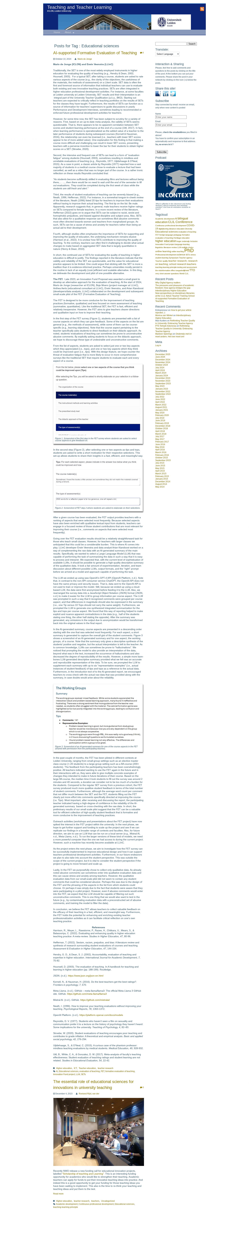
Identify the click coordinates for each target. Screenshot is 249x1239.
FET (102, 1071)
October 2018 (161, 428)
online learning (163, 251)
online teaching (178, 251)
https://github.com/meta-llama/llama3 (87, 994)
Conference (184, 222)
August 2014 (161, 484)
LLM (78, 1074)
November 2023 (162, 381)
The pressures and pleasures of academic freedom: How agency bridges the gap (174, 286)
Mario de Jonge (85, 59)
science (181, 254)
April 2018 (160, 431)
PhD (189, 250)
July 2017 (159, 436)
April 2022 (160, 402)
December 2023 (162, 378)
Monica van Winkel (164, 315)
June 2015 (160, 465)
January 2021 (161, 410)
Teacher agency (185, 258)
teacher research (105, 1068)
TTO (192, 270)
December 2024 (162, 359)
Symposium (174, 258)
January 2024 (161, 375)
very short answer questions (167, 273)
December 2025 (162, 354)
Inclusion (194, 241)
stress (193, 255)
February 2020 (162, 415)
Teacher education (87, 1068)
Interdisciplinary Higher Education (170, 290)
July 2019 (159, 418)
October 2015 (161, 457)
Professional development (166, 255)
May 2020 (159, 413)
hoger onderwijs (183, 241)
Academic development (67, 1204)
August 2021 (161, 407)
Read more (58, 1194)
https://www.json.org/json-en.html (85, 975)
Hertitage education (182, 238)
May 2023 (159, 386)
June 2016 (160, 444)
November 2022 (162, 391)
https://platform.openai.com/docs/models (101, 1015)
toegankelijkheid (182, 270)
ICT (75, 1068)
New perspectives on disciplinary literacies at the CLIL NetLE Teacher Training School (175, 294)
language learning (182, 244)
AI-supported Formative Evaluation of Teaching (95, 53)
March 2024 (160, 373)
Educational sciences (68, 1071)
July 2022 (159, 397)
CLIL (171, 222)
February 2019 (162, 423)
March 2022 (160, 405)
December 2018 (162, 426)
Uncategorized (108, 1201)
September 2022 (163, 394)
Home (57, 32)
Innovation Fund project (64, 1074)
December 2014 (162, 481)
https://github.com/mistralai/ (95, 1000)
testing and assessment (187, 267)
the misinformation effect (165, 270)
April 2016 (160, 449)
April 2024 (160, 370)
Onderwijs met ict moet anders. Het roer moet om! (173, 335)
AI (57, 1071)
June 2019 (160, 420)
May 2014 (159, 487)
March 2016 (160, 452)
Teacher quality (161, 261)
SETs (83, 1074)
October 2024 (161, 365)
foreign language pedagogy (170, 235)
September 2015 (163, 460)
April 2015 (160, 471)
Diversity (188, 229)
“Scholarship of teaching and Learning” (83, 1174)
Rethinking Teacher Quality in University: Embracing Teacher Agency (175, 322)
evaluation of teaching (89, 1071)
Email (158, 121)
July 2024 (159, 367)
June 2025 (160, 357)
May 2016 (159, 447)
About (68, 32)
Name (158, 114)
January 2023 (161, 389)
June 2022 (160, 399)
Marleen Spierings (163, 334)
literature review (170, 247)
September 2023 (163, 383)
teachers (95, 1201)
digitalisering (164, 229)
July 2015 (159, 463)
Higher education (64, 1068)
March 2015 (160, 473)
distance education (176, 229)
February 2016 (162, 455)
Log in (158, 345)
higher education (165, 241)
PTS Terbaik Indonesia (165, 326)
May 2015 (159, 468)
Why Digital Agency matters (167, 282)
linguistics (159, 247)
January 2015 (161, 479)
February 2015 (162, 476)
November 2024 (162, 362)
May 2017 (159, 439)
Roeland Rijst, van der (89, 1093)
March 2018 (160, 434)
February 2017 (162, 442)
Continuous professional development (96, 1204)
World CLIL (184, 273)
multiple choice (187, 247)
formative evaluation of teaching (120, 1071)
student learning (161, 258)
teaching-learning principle (65, 1207)
